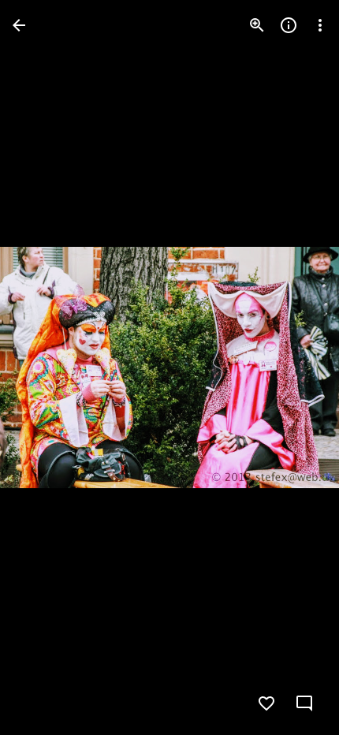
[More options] (320, 25)
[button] (44, 367)
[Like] (266, 703)
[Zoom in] (257, 25)
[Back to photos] (19, 25)
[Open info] (288, 25)
